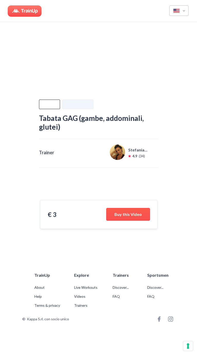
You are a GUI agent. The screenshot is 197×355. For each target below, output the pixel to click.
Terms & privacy (47, 305)
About (39, 287)
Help (38, 296)
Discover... (121, 287)
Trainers (80, 305)
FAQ (116, 296)
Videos (79, 296)
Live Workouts (85, 287)
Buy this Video (128, 214)
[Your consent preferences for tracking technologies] (188, 346)
